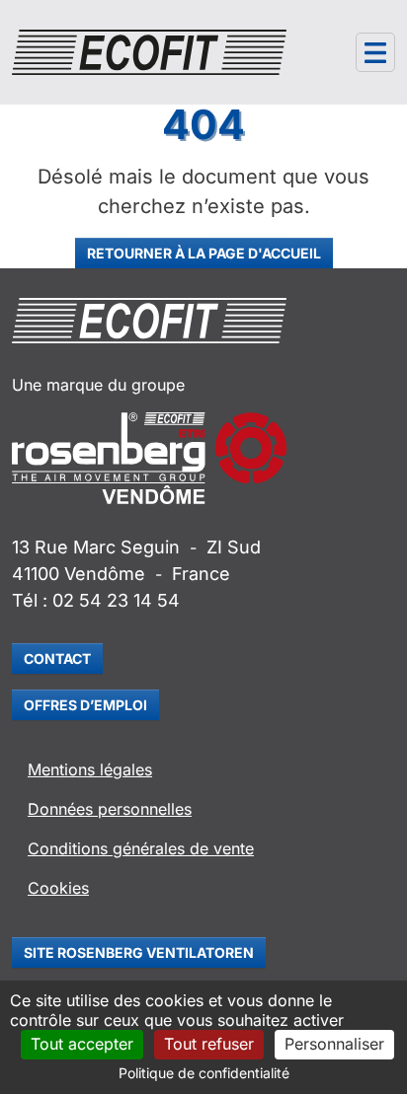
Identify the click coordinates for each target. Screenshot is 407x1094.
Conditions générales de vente (141, 848)
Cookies (58, 888)
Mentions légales (90, 769)
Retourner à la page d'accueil (204, 253)
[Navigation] (375, 52)
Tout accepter (82, 1044)
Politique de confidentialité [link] (204, 1072)
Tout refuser (209, 1044)
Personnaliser (334, 1044)
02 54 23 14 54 (116, 600)
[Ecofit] (149, 52)
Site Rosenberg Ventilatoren (139, 952)
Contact (57, 658)
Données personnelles (110, 809)
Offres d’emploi (85, 704)
